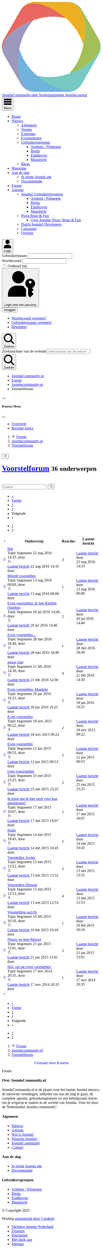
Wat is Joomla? (22, 1134)
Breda (35, 151)
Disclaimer (19, 1235)
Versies (26, 129)
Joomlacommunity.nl (27, 384)
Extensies (28, 134)
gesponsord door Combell (34, 1218)
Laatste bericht (18, 566)
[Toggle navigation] (4, 398)
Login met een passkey (20, 305)
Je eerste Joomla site (36, 177)
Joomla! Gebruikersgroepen (42, 194)
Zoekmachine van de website (24, 351)
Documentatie (31, 181)
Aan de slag (20, 173)
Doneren (18, 1231)
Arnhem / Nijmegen (46, 147)
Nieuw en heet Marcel (24, 939)
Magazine (18, 168)
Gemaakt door (45, 1063)
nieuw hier (15, 662)
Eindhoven (39, 155)
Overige (27, 233)
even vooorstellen (20, 771)
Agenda (17, 190)
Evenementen (31, 138)
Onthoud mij (17, 266)
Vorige (16, 500)
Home (16, 116)
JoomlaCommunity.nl (27, 376)
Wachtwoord (12, 261)
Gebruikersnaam (15, 256)
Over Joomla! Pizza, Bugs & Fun (56, 220)
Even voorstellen (20, 717)
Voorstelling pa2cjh (22, 912)
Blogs (25, 164)
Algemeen (29, 125)
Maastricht (38, 160)
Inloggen (10, 310)
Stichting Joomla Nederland (32, 1227)
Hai (10, 549)
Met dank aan (21, 1240)
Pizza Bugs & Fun (35, 216)
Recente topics (22, 428)
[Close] (4, 417)
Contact (17, 1147)
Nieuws (17, 121)
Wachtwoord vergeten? (28, 318)
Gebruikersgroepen (35, 142)
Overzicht (18, 424)
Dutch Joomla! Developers (41, 224)
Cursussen (29, 229)
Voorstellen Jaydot (21, 858)
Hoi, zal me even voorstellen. (29, 967)
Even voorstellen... (21, 635)
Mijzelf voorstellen (21, 576)
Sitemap (17, 1244)
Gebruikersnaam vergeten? (31, 322)
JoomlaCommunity (25, 1143)
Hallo (11, 830)
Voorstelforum (25, 468)
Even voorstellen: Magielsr (27, 689)
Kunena (63, 1063)
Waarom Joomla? (24, 1139)
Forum (16, 185)
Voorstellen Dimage (22, 885)
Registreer (19, 327)
